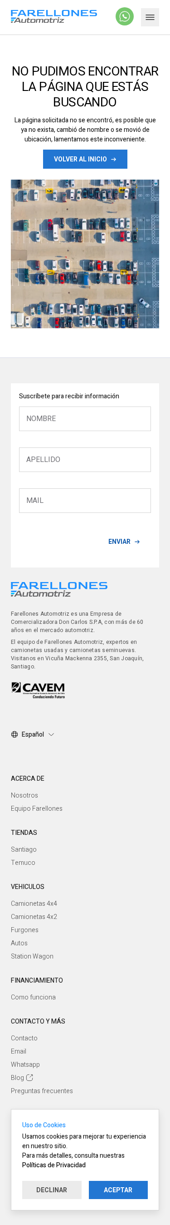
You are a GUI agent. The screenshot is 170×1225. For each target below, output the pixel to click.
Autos (19, 943)
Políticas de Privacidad (54, 1165)
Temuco (23, 863)
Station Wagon (32, 956)
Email (18, 1051)
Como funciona (33, 997)
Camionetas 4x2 (34, 917)
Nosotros (24, 795)
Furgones (25, 930)
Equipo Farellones (37, 808)
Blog (17, 1078)
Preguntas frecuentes (42, 1091)
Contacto (24, 1038)
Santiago (24, 849)
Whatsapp (25, 1064)
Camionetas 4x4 (34, 904)
